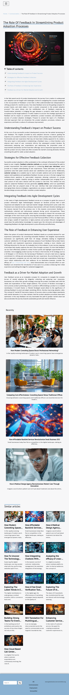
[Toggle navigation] (6, 3)
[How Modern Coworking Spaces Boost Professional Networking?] (34, 331)
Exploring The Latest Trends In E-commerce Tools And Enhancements (13, 591)
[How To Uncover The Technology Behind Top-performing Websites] (13, 547)
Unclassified (33, 691)
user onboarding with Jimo (21, 262)
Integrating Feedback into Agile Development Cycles (24, 81)
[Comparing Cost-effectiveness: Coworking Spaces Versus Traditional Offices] (34, 375)
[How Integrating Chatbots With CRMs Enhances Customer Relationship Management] (34, 547)
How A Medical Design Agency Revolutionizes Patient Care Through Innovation (34, 485)
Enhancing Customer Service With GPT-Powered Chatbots (54, 622)
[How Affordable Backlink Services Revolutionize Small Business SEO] (34, 420)
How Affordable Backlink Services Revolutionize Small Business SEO (34, 439)
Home (5, 14)
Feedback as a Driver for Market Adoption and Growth (25, 90)
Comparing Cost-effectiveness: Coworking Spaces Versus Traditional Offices (34, 395)
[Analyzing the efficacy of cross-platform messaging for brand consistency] (55, 547)
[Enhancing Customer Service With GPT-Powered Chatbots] (55, 609)
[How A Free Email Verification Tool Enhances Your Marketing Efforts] (34, 578)
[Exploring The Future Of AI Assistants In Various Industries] (55, 578)
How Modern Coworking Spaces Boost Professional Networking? (34, 350)
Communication (14, 14)
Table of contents (15, 69)
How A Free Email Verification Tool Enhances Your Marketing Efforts (33, 591)
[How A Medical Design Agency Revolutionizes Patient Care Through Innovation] (34, 464)
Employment (33, 688)
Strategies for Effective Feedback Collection (21, 77)
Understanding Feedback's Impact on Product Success (25, 73)
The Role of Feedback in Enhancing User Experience (24, 86)
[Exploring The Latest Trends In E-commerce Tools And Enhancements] (13, 578)
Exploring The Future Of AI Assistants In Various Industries (54, 591)
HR (33, 682)
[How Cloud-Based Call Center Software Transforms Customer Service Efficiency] (13, 640)
